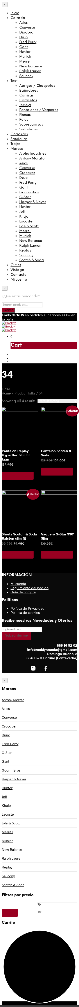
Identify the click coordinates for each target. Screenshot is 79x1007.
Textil (15, 81)
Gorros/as (19, 134)
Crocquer (27, 173)
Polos (23, 120)
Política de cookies (25, 612)
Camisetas (28, 100)
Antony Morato (32, 158)
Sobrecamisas (31, 124)
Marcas (17, 149)
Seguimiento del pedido (29, 588)
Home (6, 393)
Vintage (17, 270)
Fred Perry (27, 42)
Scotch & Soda (31, 260)
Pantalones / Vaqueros (38, 110)
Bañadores (28, 91)
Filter (9, 912)
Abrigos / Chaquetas (37, 86)
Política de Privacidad (28, 608)
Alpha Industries (32, 153)
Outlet (16, 265)
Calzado (18, 18)
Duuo (23, 37)
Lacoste (25, 221)
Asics (23, 23)
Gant (23, 47)
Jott (22, 212)
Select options (17, 476)
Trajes (15, 144)
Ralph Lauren (30, 71)
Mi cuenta (19, 279)
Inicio (15, 13)
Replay (25, 250)
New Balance (30, 66)
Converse (27, 28)
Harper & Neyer (32, 202)
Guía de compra (23, 592)
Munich (25, 57)
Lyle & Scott (29, 226)
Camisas (26, 95)
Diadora (26, 32)
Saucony (26, 76)
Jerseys (25, 105)
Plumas (25, 115)
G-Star (25, 197)
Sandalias (19, 139)
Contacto (19, 275)
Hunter (25, 52)
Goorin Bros (29, 192)
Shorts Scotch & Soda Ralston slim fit (19, 536)
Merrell (25, 61)
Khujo (23, 216)
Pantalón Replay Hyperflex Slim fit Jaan (16, 455)
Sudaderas (28, 129)
